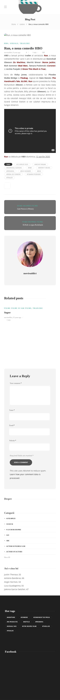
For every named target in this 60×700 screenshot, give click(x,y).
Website (12, 441)
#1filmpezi (10, 518)
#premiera (10, 171)
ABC (7, 540)
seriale (14, 43)
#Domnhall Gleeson (14, 168)
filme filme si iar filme (17, 308)
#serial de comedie (13, 174)
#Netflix (26, 622)
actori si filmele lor (15, 546)
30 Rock (9, 524)
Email (12, 425)
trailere (22, 24)
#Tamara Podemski (34, 174)
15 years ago (17, 317)
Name (12, 410)
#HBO (30, 168)
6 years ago (16, 52)
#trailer (9, 178)
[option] (30, 312)
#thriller (46, 626)
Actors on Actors (14, 552)
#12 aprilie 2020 (22, 164)
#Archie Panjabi (40, 164)
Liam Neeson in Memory (25, 209)
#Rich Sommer (25, 171)
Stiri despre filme (27, 206)
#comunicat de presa (41, 617)
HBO (6, 43)
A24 (7, 535)
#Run (39, 171)
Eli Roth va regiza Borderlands (33, 225)
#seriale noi (11, 626)
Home (13, 24)
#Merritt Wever (44, 168)
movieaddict (8, 52)
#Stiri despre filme (29, 626)
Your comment (16, 383)
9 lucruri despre (13, 529)
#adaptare (11, 617)
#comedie (24, 617)
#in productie (12, 622)
